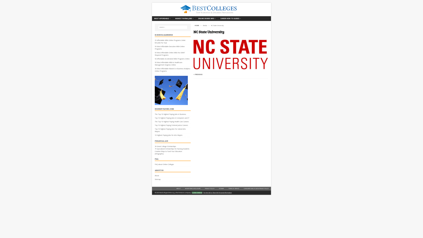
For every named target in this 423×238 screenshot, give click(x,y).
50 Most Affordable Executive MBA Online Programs (170, 47)
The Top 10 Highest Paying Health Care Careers (172, 122)
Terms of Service (233, 188)
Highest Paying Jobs (183, 18)
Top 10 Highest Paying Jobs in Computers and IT (172, 118)
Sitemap (158, 179)
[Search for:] (173, 27)
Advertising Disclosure (192, 188)
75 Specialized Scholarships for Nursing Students (172, 149)
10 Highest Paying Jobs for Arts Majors (168, 135)
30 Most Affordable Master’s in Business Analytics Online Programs (172, 70)
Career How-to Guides (229, 18)
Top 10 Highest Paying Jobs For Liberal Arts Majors (170, 130)
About (157, 176)
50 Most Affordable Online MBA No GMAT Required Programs (170, 54)
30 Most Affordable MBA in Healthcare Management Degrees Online (168, 63)
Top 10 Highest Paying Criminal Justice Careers (171, 125)
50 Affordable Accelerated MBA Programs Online (172, 59)
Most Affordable (161, 18)
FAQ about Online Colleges (164, 164)
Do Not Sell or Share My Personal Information (218, 193)
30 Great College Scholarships (165, 146)
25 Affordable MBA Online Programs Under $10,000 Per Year (170, 41)
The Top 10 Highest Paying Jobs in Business (170, 114)
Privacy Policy (209, 188)
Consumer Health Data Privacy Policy (256, 188)
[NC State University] (231, 70)
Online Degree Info (206, 18)
